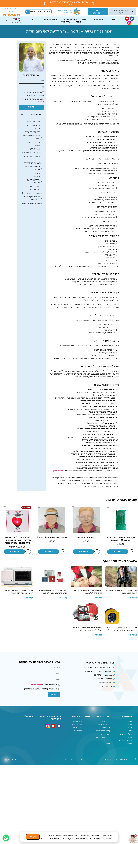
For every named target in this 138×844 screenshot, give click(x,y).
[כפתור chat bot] (132, 838)
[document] (69, 422)
